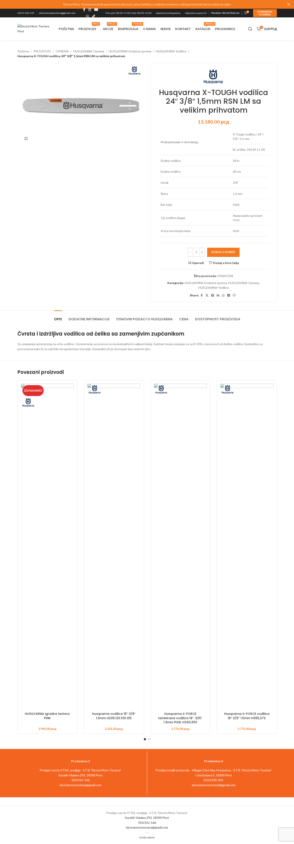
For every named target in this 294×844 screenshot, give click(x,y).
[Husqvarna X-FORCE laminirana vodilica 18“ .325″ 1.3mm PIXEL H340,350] (180, 547)
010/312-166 (147, 822)
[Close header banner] (288, 4)
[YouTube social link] (96, 10)
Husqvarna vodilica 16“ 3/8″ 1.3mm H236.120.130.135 (113, 716)
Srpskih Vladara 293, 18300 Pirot (147, 817)
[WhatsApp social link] (88, 16)
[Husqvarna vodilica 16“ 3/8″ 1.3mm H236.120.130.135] (113, 547)
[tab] (58, 317)
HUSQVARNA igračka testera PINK (47, 716)
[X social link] (207, 295)
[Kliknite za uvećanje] (26, 138)
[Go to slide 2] (149, 739)
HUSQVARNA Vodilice (171, 51)
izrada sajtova (147, 837)
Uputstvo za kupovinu (168, 13)
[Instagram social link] (90, 10)
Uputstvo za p (192, 13)
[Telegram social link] (229, 295)
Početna (23, 51)
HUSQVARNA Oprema (88, 51)
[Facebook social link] (84, 10)
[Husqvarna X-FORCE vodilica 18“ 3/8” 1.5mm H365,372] (246, 547)
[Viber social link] (234, 295)
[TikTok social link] (93, 16)
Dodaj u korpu (223, 252)
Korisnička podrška (265, 13)
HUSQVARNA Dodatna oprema (130, 51)
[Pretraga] (250, 29)
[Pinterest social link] (212, 295)
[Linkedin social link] (218, 295)
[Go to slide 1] (145, 739)
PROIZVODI (42, 51)
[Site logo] (36, 28)
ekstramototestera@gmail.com (57, 13)
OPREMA (62, 51)
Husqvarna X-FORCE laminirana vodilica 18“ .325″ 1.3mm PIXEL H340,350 (180, 718)
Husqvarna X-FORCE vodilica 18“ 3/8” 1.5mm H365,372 (246, 716)
